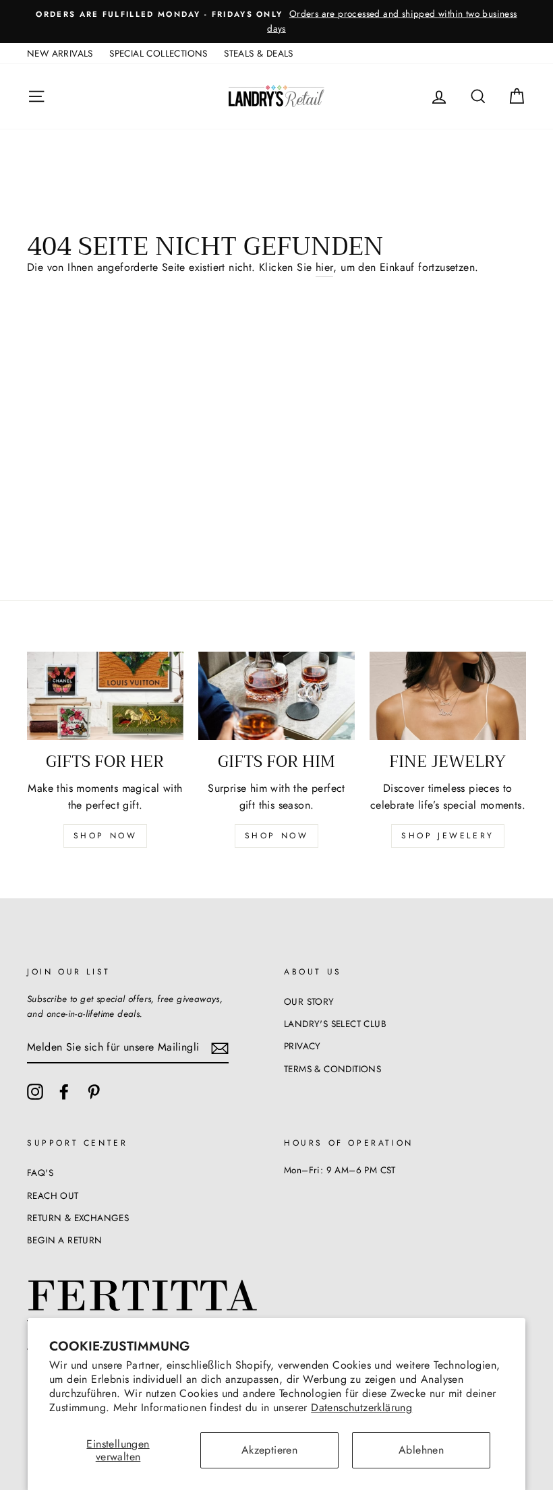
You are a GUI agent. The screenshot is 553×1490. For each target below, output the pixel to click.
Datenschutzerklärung (361, 1407)
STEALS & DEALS (258, 53)
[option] (276, 21)
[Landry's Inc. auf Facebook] (64, 1092)
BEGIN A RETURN (65, 1240)
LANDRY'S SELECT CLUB (335, 1023)
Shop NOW (277, 836)
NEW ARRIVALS (60, 53)
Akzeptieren (269, 1450)
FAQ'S (40, 1172)
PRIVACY (302, 1046)
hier (325, 267)
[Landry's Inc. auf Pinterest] (94, 1092)
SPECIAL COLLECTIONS (158, 53)
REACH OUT (53, 1195)
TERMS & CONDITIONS (332, 1069)
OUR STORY (309, 1001)
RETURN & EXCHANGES (78, 1217)
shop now (106, 836)
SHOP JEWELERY (447, 836)
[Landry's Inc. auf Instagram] (35, 1092)
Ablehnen (421, 1450)
